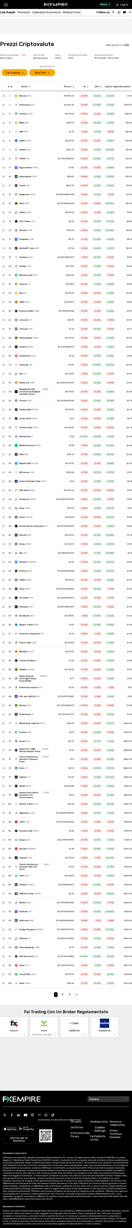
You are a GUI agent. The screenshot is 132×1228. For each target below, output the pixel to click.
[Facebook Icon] (12, 1115)
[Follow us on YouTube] (124, 12)
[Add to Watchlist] (3, 96)
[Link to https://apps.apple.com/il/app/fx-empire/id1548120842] (10, 1129)
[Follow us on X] (113, 12)
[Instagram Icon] (32, 1115)
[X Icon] (5, 1115)
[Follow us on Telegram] (130, 12)
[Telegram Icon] (39, 1115)
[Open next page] (76, 995)
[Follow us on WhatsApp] (119, 12)
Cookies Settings (100, 1129)
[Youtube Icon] (25, 1115)
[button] (5, 4)
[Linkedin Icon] (18, 1115)
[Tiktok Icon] (53, 1115)
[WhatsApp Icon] (46, 1115)
